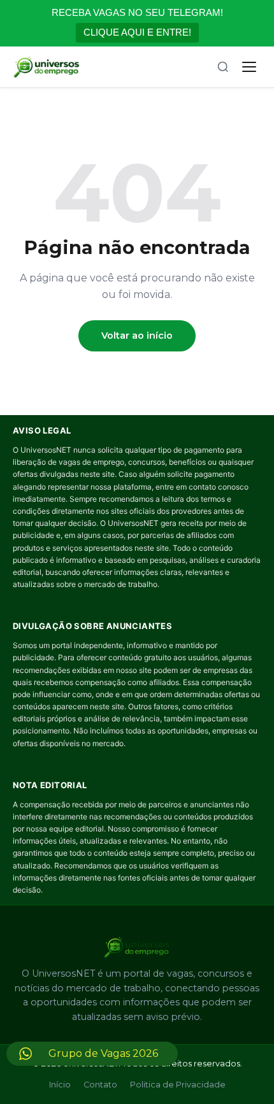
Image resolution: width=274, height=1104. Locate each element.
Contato (100, 1084)
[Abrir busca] (223, 66)
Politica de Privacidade (178, 1084)
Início (60, 1084)
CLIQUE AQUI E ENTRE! (137, 32)
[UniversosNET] (46, 66)
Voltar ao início (137, 335)
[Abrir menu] (249, 67)
